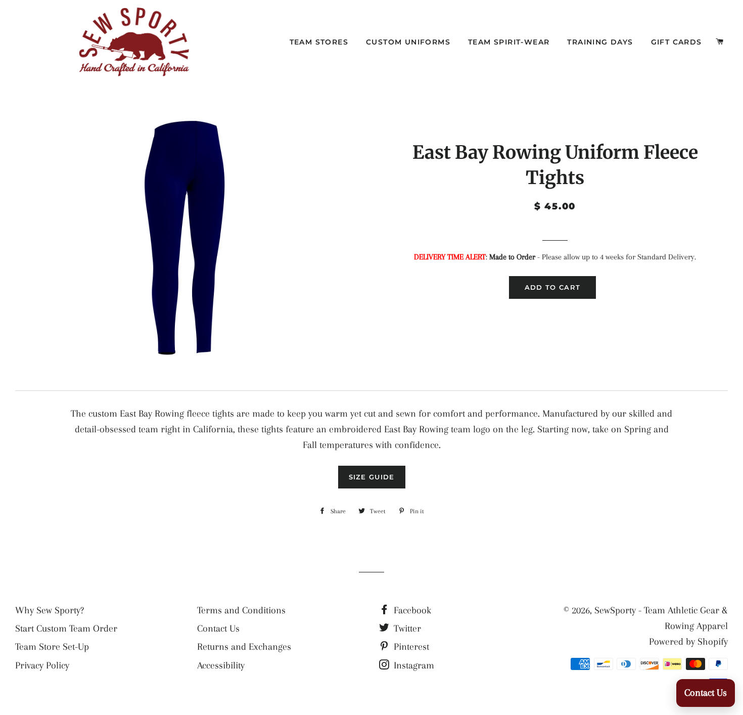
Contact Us (218, 628)
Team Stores (319, 42)
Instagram (412, 665)
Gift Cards (676, 42)
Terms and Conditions (241, 610)
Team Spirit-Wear (508, 42)
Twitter (406, 628)
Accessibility (221, 665)
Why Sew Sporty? (49, 610)
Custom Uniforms (408, 42)
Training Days (600, 42)
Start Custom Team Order (66, 628)
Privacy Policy (42, 665)
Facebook (411, 610)
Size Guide (372, 477)
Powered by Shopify (688, 641)
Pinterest (410, 646)
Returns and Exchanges (244, 646)
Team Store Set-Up (52, 646)
